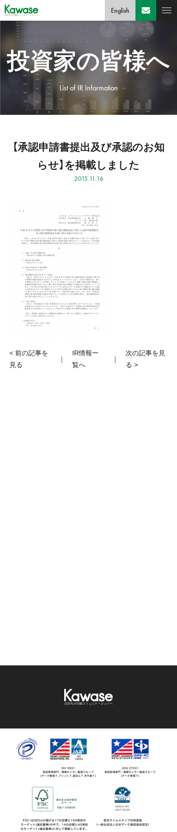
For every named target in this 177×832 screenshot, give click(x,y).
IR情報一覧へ (85, 358)
